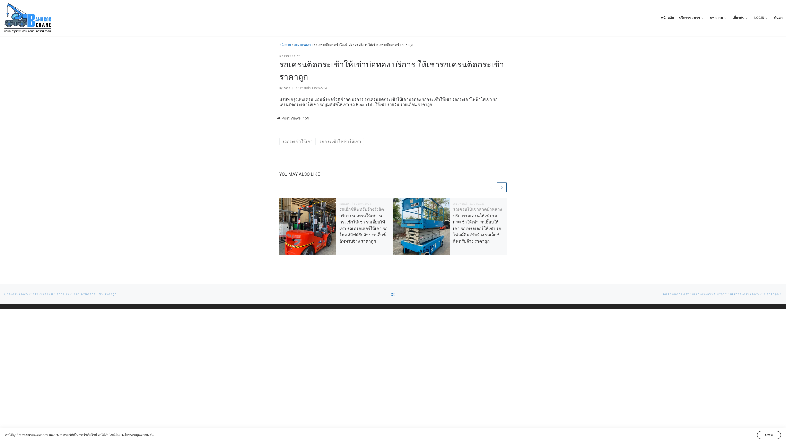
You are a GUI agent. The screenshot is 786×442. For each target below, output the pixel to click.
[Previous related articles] (491, 187)
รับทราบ (769, 435)
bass (287, 87)
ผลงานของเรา (303, 44)
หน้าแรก (285, 44)
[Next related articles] (502, 187)
